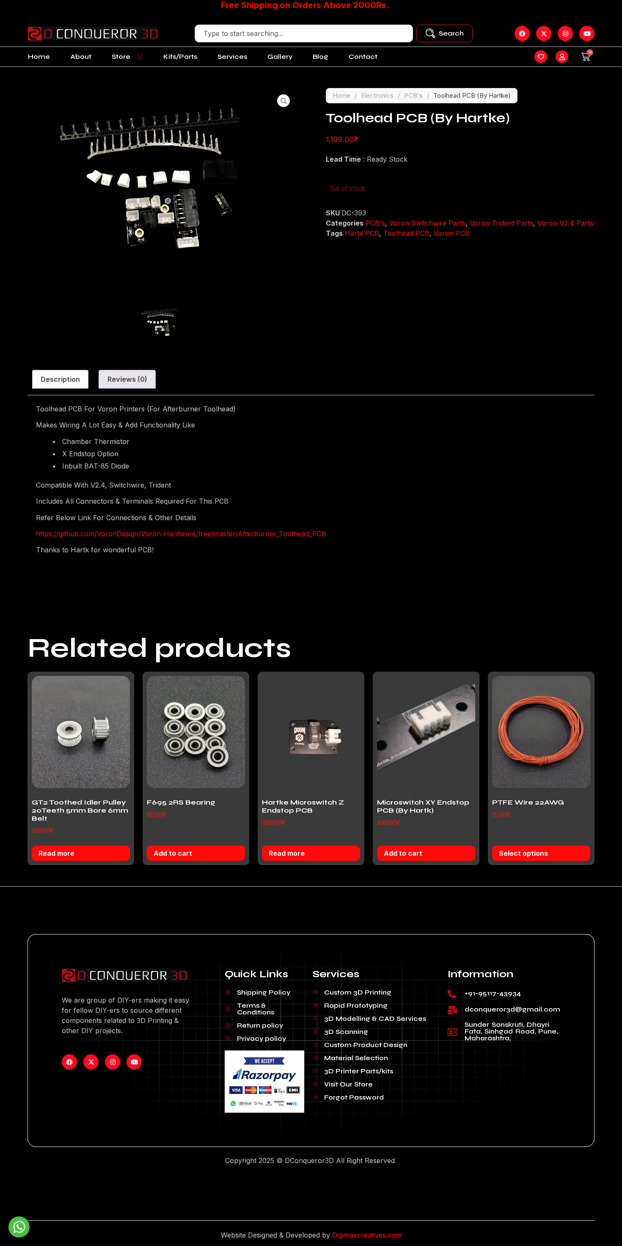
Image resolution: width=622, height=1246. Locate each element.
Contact (363, 56)
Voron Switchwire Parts (427, 223)
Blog (320, 56)
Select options (523, 853)
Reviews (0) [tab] (127, 379)
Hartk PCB (362, 233)
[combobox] (304, 33)
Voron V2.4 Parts (565, 223)
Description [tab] (60, 379)
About (80, 56)
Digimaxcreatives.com (367, 1235)
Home (39, 56)
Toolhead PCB (406, 233)
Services (232, 56)
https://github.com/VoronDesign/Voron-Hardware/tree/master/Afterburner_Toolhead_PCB (181, 533)
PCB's (413, 95)
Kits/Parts (180, 56)
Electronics (377, 95)
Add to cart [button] (173, 853)
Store (121, 56)
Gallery (279, 56)
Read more (56, 853)
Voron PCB (452, 233)
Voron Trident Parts (501, 223)
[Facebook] (69, 1062)
